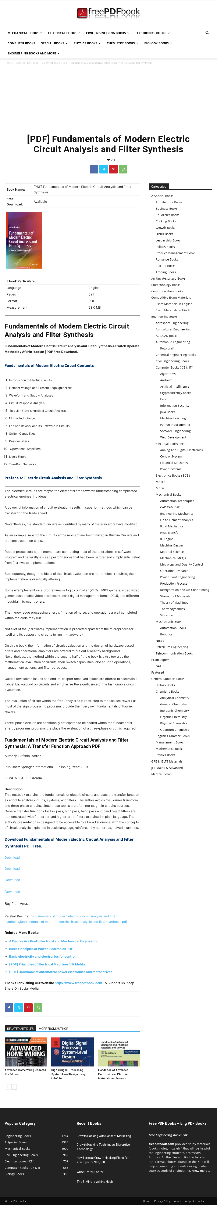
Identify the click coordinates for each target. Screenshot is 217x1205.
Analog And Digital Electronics (181, 450)
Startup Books (165, 266)
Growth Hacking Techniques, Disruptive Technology (103, 1147)
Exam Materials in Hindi (173, 310)
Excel (163, 399)
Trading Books (166, 272)
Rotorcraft (167, 348)
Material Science (172, 552)
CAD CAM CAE (170, 507)
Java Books (167, 412)
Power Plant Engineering (177, 577)
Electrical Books (62, 33)
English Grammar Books (173, 736)
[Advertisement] (108, 99)
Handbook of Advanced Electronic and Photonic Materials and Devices (113, 1074)
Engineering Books (27, 63)
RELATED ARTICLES (20, 1028)
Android (166, 380)
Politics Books (165, 247)
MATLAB (161, 482)
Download (12, 858)
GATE (159, 666)
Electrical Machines (174, 463)
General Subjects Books (168, 679)
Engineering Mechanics (176, 514)
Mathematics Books (169, 749)
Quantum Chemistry (174, 730)
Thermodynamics (172, 609)
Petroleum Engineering (172, 647)
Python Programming (175, 425)
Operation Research (174, 571)
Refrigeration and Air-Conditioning (184, 590)
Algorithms (168, 374)
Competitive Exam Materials (171, 297)
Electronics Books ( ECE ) (173, 475)
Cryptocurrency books (175, 393)
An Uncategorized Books (168, 278)
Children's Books (167, 215)
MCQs (160, 488)
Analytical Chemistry (174, 698)
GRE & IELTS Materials (166, 761)
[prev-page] (7, 1087)
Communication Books (167, 291)
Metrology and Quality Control (181, 564)
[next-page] (14, 1087)
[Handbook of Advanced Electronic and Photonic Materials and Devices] (119, 1051)
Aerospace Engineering (172, 323)
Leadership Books (168, 240)
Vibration (166, 615)
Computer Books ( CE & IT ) (174, 367)
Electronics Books (150, 33)
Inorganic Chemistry (174, 711)
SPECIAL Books (52, 43)
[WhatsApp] (123, 169)
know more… (201, 1171)
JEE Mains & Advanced (167, 768)
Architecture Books (169, 202)
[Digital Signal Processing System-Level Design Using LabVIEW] (72, 1051)
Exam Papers (160, 660)
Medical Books (161, 774)
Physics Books (85, 43)
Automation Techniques (177, 501)
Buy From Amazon (18, 903)
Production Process (173, 583)
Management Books (170, 742)
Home (8, 63)
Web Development (173, 437)
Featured (157, 672)
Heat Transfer (170, 533)
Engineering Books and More (32, 53)
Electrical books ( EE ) (54, 63)
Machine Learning (173, 418)
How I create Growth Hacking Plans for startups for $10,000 (103, 1160)
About (177, 1201)
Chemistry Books (121, 43)
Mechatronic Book (168, 622)
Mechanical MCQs (173, 558)
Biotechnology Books (165, 285)
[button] (207, 33)
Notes (160, 641)
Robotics (166, 634)
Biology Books (156, 43)
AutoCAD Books (166, 336)
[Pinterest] (113, 169)
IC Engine (167, 539)
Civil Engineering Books (106, 33)
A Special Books (162, 196)
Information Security (174, 406)
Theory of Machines (174, 602)
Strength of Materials (175, 596)
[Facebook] (94, 169)
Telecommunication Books (174, 653)
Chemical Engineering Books (176, 355)
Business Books (167, 209)
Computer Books (21, 43)
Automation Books (173, 628)
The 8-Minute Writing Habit (95, 1181)
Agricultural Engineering (173, 329)
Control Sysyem (171, 456)
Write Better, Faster (90, 1172)
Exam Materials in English (174, 304)
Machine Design (171, 545)
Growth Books (165, 228)
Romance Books (167, 259)
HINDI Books (164, 234)
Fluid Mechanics (171, 526)
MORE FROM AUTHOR (53, 1028)
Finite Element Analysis (176, 520)
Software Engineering (175, 431)
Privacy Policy (162, 1201)
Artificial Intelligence (174, 386)
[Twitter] (103, 169)
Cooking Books (166, 221)
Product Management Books (176, 253)
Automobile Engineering (173, 342)
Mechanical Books (23, 33)
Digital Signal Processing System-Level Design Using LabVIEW (68, 1074)
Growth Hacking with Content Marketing (104, 1136)
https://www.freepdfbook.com (78, 983)
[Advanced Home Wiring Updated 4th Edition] (26, 1051)
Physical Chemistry (173, 723)
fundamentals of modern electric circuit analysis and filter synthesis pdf (73, 922)
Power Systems (170, 469)
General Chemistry (173, 704)
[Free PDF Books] (108, 14)
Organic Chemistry (173, 717)
